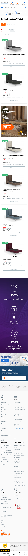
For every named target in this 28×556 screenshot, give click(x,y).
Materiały (3, 457)
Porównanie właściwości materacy (6, 512)
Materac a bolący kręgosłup (18, 478)
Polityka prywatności (6, 404)
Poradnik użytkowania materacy (19, 446)
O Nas (3, 399)
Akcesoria (4, 442)
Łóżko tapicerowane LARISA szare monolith (14, 54)
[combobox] (17, 24)
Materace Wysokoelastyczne (18, 414)
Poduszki (3, 464)
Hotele (2, 425)
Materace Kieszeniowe (19, 409)
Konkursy (3, 432)
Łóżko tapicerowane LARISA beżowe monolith (12, 189)
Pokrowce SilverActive (6, 452)
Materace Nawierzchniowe (18, 418)
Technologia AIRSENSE (19, 485)
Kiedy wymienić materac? (18, 450)
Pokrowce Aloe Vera (6, 445)
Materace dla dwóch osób (6, 519)
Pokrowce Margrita (6, 450)
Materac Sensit (17, 402)
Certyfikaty (4, 414)
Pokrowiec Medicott (6, 454)
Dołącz (5, 360)
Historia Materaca (18, 468)
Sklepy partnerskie (18, 498)
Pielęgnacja (4, 459)
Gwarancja (3, 411)
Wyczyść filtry (7, 34)
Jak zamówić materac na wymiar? (6, 500)
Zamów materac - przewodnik (5, 496)
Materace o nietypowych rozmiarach (17, 461)
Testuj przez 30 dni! (5, 435)
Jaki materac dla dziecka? (5, 504)
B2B (2, 423)
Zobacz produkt (14, 66)
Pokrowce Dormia (5, 447)
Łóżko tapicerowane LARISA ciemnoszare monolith (13, 88)
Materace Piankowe (19, 404)
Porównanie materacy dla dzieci (6, 515)
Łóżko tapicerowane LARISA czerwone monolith (12, 257)
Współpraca (4, 421)
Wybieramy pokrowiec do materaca (19, 456)
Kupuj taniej (4, 526)
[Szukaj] (25, 7)
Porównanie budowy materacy (6, 508)
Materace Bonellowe (19, 407)
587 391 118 (5, 534)
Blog (2, 430)
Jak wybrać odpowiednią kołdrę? (19, 482)
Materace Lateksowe (19, 411)
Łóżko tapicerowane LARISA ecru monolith (13, 155)
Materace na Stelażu (19, 422)
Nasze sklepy (17, 492)
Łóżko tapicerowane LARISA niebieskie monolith (12, 223)
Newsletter (4, 428)
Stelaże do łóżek (5, 461)
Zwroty (3, 416)
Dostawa (3, 407)
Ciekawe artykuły (19, 442)
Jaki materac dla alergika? (5, 523)
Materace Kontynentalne (17, 425)
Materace (16, 399)
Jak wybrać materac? (19, 453)
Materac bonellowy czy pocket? (19, 465)
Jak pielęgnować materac (18, 474)
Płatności (3, 409)
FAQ (2, 492)
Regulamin (3, 402)
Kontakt (3, 418)
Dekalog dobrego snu (19, 471)
